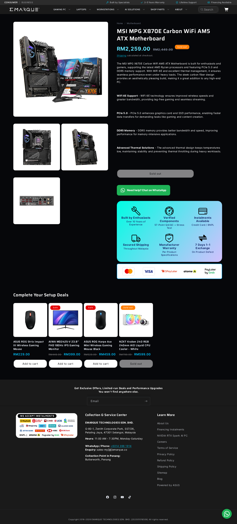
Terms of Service (167, 447)
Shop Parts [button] (158, 9)
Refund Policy (165, 460)
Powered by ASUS (168, 485)
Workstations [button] (105, 9)
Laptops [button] (81, 9)
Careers (162, 441)
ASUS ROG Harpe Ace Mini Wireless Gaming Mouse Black (98, 345)
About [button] (178, 9)
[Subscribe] (146, 401)
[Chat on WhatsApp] (227, 514)
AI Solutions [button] (132, 9)
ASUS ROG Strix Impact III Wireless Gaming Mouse (28, 345)
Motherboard (134, 23)
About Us (163, 423)
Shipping (121, 55)
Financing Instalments (170, 429)
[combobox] (208, 9)
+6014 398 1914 (121, 445)
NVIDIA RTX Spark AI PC (172, 435)
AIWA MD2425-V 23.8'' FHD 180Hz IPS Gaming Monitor (64, 345)
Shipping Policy (166, 466)
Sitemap (162, 472)
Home (120, 23)
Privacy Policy (166, 454)
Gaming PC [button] (60, 9)
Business (27, 2)
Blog (160, 478)
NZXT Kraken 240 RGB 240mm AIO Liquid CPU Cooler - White (134, 345)
